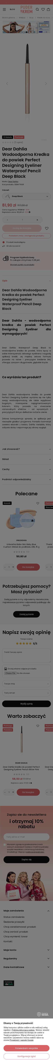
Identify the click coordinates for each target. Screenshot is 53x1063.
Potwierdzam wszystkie (26, 1048)
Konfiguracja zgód (26, 1056)
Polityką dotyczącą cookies (23, 1030)
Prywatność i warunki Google (21, 1040)
